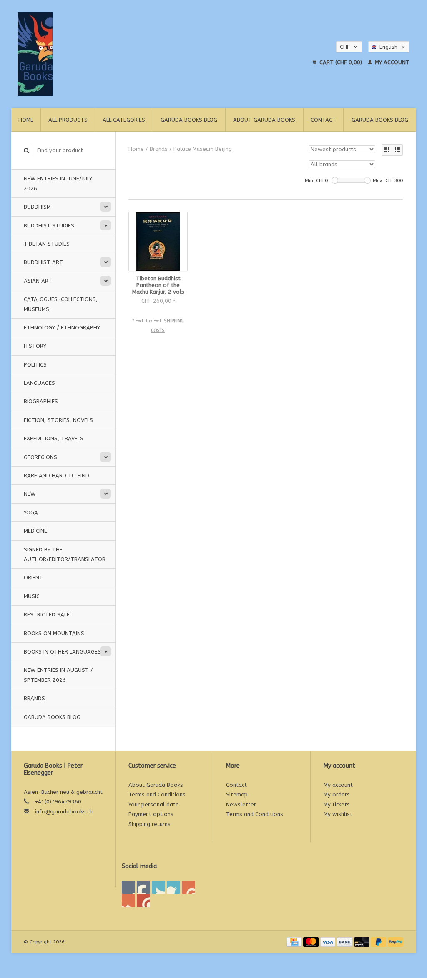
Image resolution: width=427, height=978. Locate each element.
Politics (35, 365)
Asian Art (38, 281)
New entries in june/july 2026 (58, 183)
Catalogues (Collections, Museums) (61, 304)
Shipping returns (149, 824)
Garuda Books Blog (189, 120)
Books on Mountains (54, 633)
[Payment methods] (294, 941)
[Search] (26, 151)
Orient (33, 577)
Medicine (35, 531)
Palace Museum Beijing (202, 149)
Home (25, 120)
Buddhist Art (43, 262)
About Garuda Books (264, 120)
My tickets (337, 804)
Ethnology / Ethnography (62, 327)
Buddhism (37, 207)
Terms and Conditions (157, 794)
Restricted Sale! (47, 614)
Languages (39, 383)
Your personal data (153, 804)
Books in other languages (62, 652)
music (32, 596)
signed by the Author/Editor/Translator (64, 554)
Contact (323, 120)
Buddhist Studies (49, 225)
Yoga (31, 512)
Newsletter (241, 804)
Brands (34, 698)
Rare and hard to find (56, 475)
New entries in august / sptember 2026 (58, 675)
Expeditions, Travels (53, 438)
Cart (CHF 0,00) (341, 62)
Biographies (41, 401)
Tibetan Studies (47, 244)
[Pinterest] (173, 887)
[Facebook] (128, 887)
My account (391, 62)
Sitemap (237, 794)
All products (68, 120)
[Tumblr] (128, 900)
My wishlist (338, 814)
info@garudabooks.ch (64, 811)
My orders (337, 794)
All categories (124, 120)
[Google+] (158, 887)
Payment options (150, 814)
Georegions (40, 457)
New (29, 494)
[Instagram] (143, 900)
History (35, 346)
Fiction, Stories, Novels (58, 420)
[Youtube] (188, 887)
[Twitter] (143, 887)
